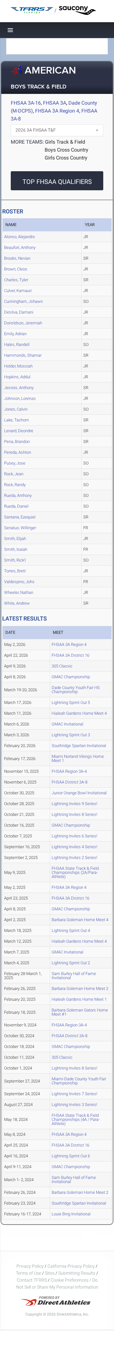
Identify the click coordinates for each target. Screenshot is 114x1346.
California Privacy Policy (71, 1266)
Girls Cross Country (66, 158)
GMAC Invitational (67, 724)
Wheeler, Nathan (18, 592)
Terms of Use (28, 1273)
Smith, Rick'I (15, 560)
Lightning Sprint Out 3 (71, 734)
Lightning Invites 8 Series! (74, 814)
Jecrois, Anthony (19, 387)
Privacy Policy (30, 1266)
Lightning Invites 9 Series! (74, 803)
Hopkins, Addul (17, 376)
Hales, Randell (16, 344)
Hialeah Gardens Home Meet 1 (79, 999)
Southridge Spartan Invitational (79, 745)
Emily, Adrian (15, 333)
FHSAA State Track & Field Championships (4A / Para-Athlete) (76, 1119)
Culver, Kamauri (18, 290)
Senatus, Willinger (20, 527)
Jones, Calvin (16, 409)
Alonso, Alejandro (19, 236)
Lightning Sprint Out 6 (71, 1156)
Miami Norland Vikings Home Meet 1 (78, 758)
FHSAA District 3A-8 (69, 782)
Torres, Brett (15, 571)
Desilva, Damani (18, 312)
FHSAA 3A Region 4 (57, 111)
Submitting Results (76, 1273)
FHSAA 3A (54, 103)
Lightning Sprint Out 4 (71, 930)
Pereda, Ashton (17, 452)
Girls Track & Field (65, 142)
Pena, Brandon (17, 441)
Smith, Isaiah (15, 549)
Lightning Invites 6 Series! (74, 836)
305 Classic (62, 666)
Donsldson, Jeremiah (23, 323)
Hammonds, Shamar (22, 355)
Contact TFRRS (32, 1280)
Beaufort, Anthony (19, 247)
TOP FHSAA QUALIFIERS (57, 181)
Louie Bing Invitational (71, 1214)
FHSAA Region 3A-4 (69, 771)
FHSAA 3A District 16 (70, 655)
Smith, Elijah (15, 538)
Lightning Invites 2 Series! (74, 857)
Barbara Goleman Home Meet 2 (80, 988)
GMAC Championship (71, 676)
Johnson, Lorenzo (19, 398)
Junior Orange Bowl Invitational (79, 792)
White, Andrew (17, 603)
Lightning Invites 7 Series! (74, 1093)
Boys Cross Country (66, 150)
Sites (49, 1273)
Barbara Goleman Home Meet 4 (80, 919)
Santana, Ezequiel (19, 517)
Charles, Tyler (16, 279)
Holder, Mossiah (18, 366)
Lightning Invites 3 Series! (74, 1104)
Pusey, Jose (14, 463)
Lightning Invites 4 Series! (74, 846)
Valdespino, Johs (19, 581)
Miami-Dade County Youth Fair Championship (79, 1080)
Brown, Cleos (15, 269)
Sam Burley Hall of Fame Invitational (74, 975)
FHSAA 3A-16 (26, 103)
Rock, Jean (13, 473)
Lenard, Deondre (18, 430)
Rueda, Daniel (16, 506)
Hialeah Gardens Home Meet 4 (79, 713)
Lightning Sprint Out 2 (71, 962)
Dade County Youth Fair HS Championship (76, 689)
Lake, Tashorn (16, 420)
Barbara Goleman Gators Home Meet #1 (80, 1012)
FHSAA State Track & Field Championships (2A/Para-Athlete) (75, 872)
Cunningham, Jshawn (23, 301)
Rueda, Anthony (18, 495)
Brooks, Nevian (17, 258)
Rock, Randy (15, 484)
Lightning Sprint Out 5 (71, 702)
